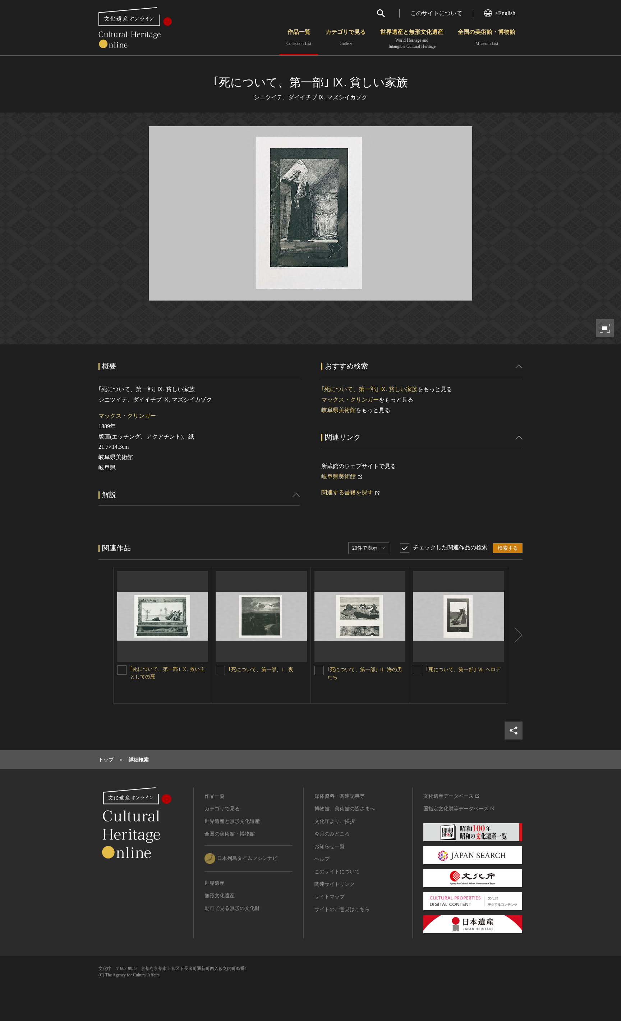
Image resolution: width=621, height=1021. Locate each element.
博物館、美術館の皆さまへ (344, 808)
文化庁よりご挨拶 (334, 821)
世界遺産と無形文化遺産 (411, 39)
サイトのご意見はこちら (342, 909)
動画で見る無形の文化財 (232, 908)
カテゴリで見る (346, 37)
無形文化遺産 (219, 895)
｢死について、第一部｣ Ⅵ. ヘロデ (463, 669)
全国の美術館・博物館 (486, 37)
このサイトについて (436, 13)
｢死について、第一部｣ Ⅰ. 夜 (261, 669)
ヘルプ (322, 859)
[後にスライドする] (515, 635)
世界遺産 (214, 883)
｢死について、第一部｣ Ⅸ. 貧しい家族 (369, 389)
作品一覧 (298, 37)
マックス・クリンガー (127, 416)
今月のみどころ (332, 834)
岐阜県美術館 (338, 410)
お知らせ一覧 (329, 846)
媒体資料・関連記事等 (339, 796)
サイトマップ (329, 896)
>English (505, 13)
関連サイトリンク (334, 884)
